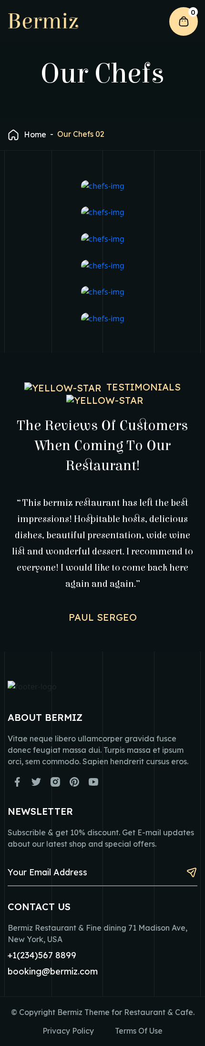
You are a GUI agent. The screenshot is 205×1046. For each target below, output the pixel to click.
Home (35, 134)
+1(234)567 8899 (42, 955)
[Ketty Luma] (102, 318)
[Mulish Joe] (102, 265)
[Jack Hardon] (102, 292)
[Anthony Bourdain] (102, 185)
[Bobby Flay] (102, 238)
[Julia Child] (102, 212)
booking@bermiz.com (53, 971)
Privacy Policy (68, 1031)
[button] (150, 22)
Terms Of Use (139, 1031)
